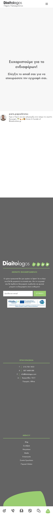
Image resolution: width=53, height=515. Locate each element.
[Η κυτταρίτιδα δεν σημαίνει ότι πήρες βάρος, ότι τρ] (6, 164)
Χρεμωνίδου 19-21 (29, 378)
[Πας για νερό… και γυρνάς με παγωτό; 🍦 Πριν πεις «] (6, 182)
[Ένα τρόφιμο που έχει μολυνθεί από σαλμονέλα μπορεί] (6, 191)
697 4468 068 (28, 371)
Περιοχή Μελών (26, 464)
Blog (26, 442)
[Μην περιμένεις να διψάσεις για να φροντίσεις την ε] (6, 147)
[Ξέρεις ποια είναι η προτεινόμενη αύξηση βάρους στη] (6, 138)
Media (26, 453)
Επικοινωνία (26, 457)
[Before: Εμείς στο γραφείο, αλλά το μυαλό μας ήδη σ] (6, 173)
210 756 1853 (28, 367)
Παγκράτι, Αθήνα (29, 381)
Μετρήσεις (26, 449)
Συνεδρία (26, 446)
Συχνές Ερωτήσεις (26, 460)
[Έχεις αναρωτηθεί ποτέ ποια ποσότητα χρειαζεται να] (6, 155)
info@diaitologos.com (28, 374)
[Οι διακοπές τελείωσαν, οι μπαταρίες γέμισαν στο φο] (6, 129)
